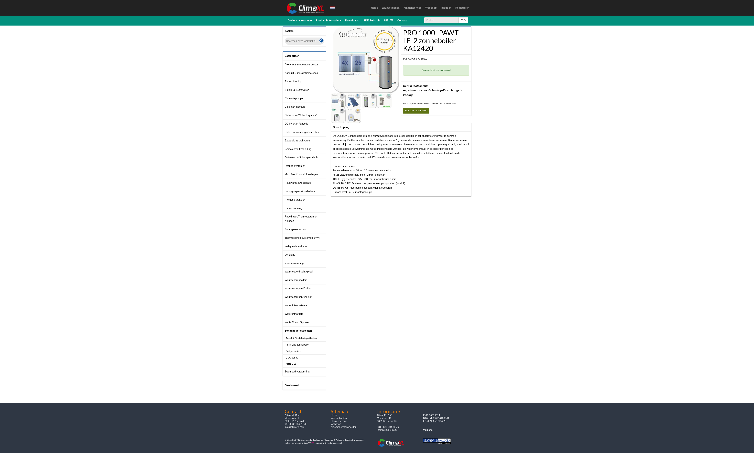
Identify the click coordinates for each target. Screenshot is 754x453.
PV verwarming (293, 208)
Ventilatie (290, 254)
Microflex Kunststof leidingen (301, 174)
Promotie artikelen (295, 199)
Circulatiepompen (294, 98)
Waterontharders (294, 313)
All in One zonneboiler (297, 344)
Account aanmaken (416, 110)
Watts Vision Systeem (297, 322)
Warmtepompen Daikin (297, 288)
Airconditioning (293, 81)
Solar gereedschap (295, 229)
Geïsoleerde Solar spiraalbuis (301, 157)
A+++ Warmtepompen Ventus (301, 64)
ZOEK (463, 20)
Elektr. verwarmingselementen (302, 132)
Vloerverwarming (294, 263)
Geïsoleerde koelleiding (298, 149)
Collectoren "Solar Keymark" (301, 115)
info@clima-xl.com (294, 427)
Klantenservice (339, 421)
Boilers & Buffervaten (297, 89)
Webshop (336, 424)
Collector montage (295, 106)
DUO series (292, 357)
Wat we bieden (339, 418)
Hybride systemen (295, 165)
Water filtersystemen (296, 305)
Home (334, 415)
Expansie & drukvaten (297, 140)
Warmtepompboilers (296, 280)
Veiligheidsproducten (296, 246)
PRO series (292, 364)
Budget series (293, 351)
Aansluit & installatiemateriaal (301, 73)
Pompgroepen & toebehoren (300, 191)
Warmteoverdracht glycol (299, 271)
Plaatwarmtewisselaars (298, 182)
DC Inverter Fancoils (296, 123)
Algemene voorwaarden (344, 427)
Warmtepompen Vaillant (298, 296)
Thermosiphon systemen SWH (302, 237)
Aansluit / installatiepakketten (301, 338)
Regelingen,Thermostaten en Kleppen (301, 218)
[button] (328, 21)
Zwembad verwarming (297, 371)
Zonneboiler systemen (298, 330)
